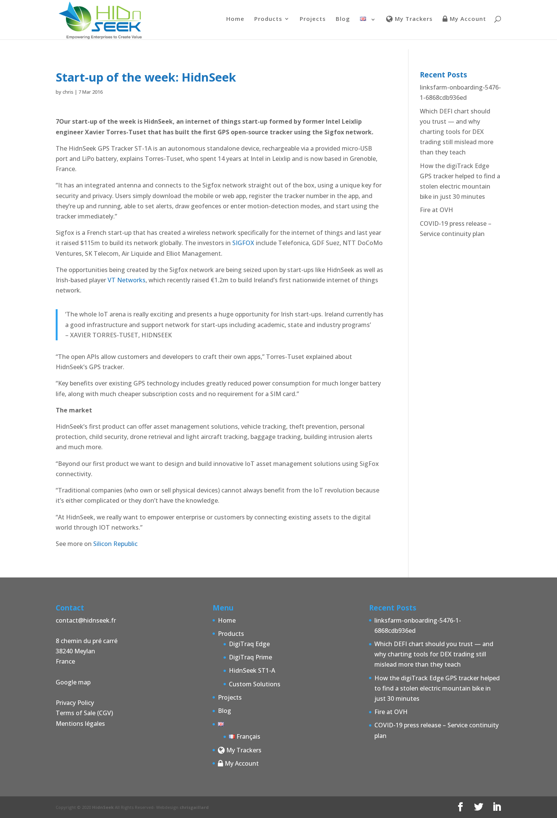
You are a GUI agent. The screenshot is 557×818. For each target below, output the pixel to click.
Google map (73, 682)
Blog (343, 19)
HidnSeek (103, 807)
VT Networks (127, 280)
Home (235, 19)
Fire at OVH (436, 210)
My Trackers (413, 19)
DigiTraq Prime (250, 657)
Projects (313, 19)
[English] (368, 28)
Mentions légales (80, 723)
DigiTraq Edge (249, 644)
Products (268, 19)
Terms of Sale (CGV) (84, 713)
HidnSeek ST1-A (252, 670)
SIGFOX (243, 243)
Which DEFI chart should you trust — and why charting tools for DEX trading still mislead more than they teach (456, 132)
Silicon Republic (115, 544)
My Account (467, 19)
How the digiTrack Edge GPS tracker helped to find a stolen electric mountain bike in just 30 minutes (437, 688)
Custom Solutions (254, 684)
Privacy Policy (75, 702)
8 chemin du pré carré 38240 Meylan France (86, 651)
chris (68, 91)
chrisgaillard (194, 807)
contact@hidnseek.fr (86, 620)
